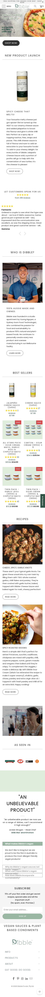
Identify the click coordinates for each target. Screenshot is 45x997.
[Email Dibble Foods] (31, 979)
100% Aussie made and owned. (20, 310)
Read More (10, 597)
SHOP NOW (11, 43)
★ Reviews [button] (42, 501)
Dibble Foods (22, 986)
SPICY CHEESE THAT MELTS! (18, 113)
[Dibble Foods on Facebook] (14, 979)
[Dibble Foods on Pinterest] (18, 979)
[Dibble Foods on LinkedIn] (27, 979)
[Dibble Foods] (22, 6)
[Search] (36, 6)
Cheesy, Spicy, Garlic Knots (17, 567)
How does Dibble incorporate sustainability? (19, 875)
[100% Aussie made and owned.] (22, 283)
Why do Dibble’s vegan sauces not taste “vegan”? (22, 867)
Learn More (15, 353)
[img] (23, 206)
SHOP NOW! (14, 171)
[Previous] (4, 761)
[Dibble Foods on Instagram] (22, 979)
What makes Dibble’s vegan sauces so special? (19, 844)
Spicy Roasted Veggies (14, 647)
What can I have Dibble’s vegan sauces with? (21, 871)
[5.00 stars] (22, 194)
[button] (11, 410)
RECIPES (22, 519)
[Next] (40, 761)
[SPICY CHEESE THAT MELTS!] (22, 86)
